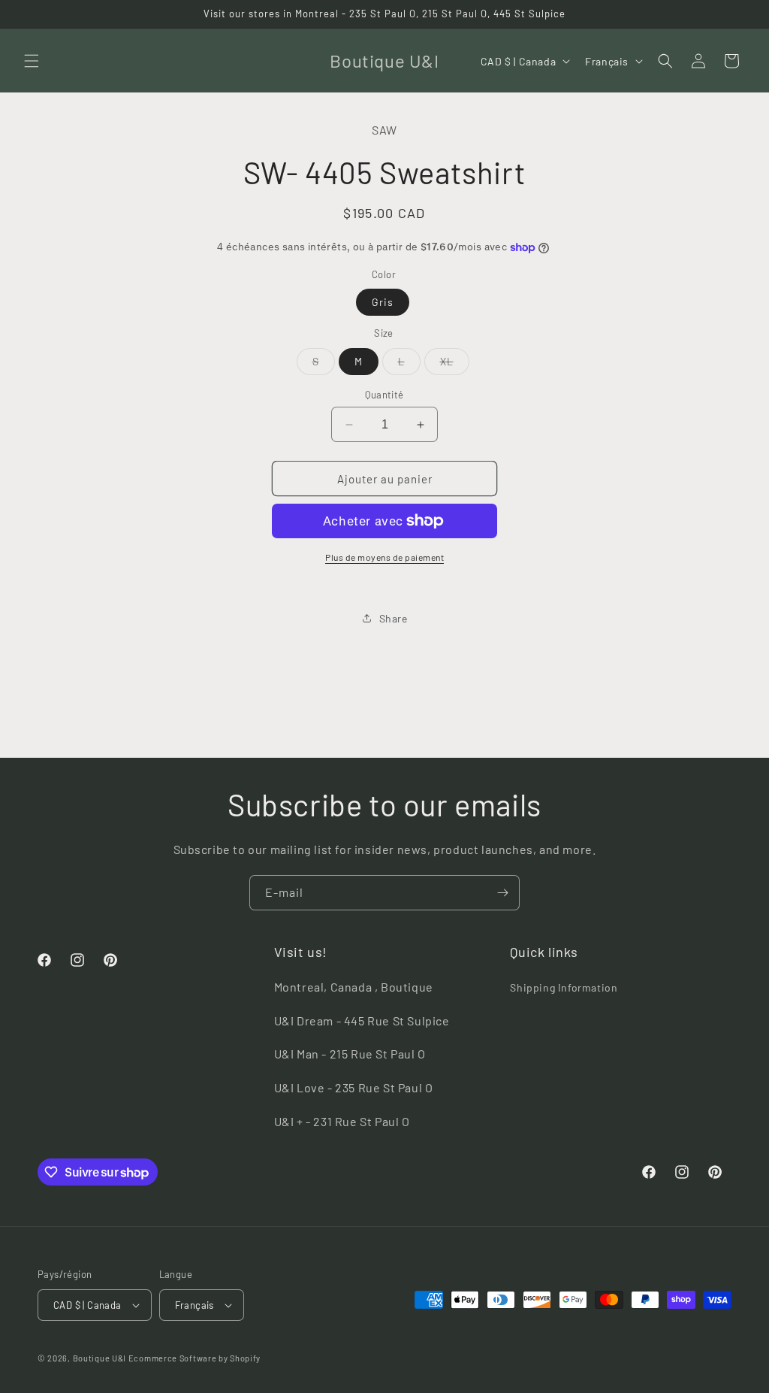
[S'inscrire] (502, 892)
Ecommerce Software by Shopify (194, 1358)
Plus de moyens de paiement (384, 557)
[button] (31, 60)
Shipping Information (563, 987)
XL (454, 364)
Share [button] (393, 618)
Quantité (384, 395)
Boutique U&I (99, 1358)
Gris (383, 301)
